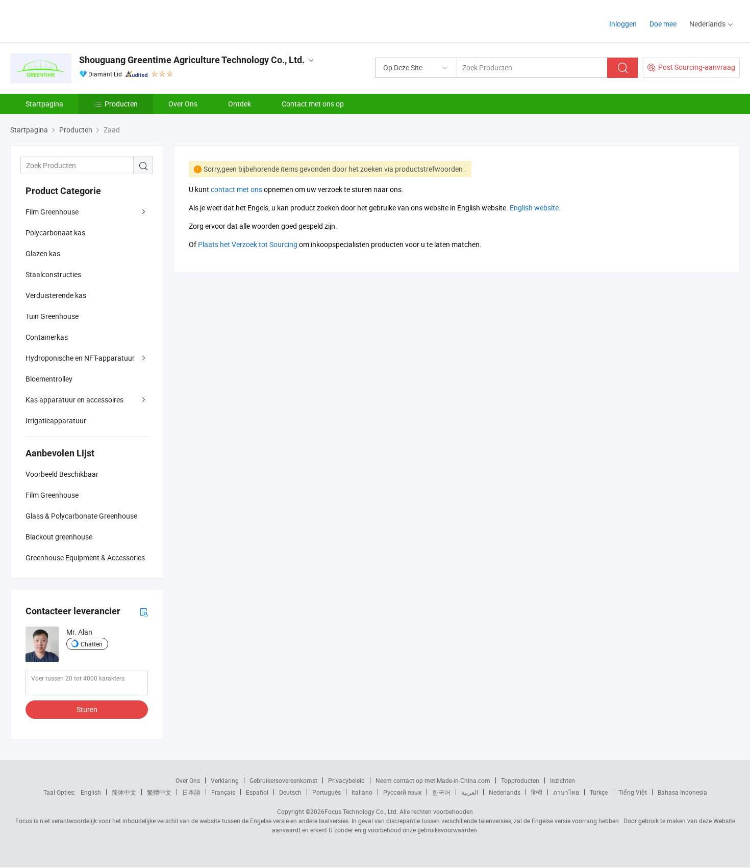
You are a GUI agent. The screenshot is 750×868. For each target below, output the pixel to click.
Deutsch (290, 792)
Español (257, 792)
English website (534, 207)
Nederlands (504, 792)
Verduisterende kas (56, 295)
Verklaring (225, 780)
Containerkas (47, 337)
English (91, 792)
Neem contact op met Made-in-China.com (433, 780)
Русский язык (402, 792)
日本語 (191, 792)
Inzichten (562, 780)
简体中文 (124, 792)
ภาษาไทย (566, 792)
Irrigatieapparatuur (56, 420)
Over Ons (182, 103)
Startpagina (44, 103)
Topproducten (520, 780)
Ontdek (239, 103)
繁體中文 (159, 792)
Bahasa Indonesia (682, 792)
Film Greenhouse (52, 211)
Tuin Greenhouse (52, 316)
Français (223, 792)
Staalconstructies (53, 274)
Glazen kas (43, 253)
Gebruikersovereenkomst (283, 780)
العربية (469, 792)
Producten (121, 103)
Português (326, 792)
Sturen (87, 709)
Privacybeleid (346, 780)
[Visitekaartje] (144, 611)
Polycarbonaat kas (55, 232)
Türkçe (599, 792)
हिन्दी (536, 792)
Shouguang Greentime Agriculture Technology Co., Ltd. (192, 60)
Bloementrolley (49, 379)
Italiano (362, 792)
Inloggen (623, 24)
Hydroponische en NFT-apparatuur (80, 358)
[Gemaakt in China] (75, 20)
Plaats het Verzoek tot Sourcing (247, 244)
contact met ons (236, 189)
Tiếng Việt (632, 792)
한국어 (441, 792)
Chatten (92, 644)
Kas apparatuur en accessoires (74, 399)
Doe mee (663, 24)
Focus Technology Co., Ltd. (361, 811)
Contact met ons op (313, 103)
